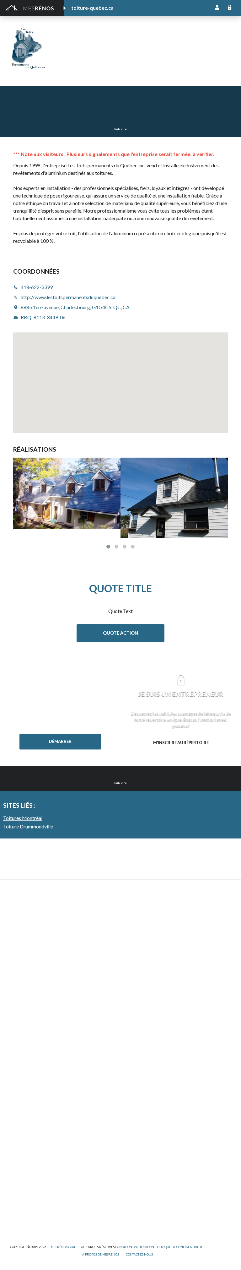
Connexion (229, 8)
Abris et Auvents (27, 905)
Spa (13, 1186)
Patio (15, 974)
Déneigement (23, 931)
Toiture (17, 1017)
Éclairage (19, 1117)
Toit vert (19, 1026)
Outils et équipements (32, 1160)
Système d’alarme (137, 1017)
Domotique (131, 940)
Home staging (134, 923)
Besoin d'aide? (60, 754)
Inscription (217, 8)
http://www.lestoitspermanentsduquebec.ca (146, 67)
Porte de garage (26, 1000)
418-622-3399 (80, 67)
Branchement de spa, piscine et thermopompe (56, 1194)
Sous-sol (129, 948)
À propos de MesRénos (100, 1254)
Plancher (129, 991)
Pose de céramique (139, 914)
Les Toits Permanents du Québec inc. (129, 43)
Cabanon (19, 914)
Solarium (18, 1008)
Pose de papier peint (30, 1177)
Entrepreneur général (32, 1134)
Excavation (21, 940)
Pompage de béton (29, 1220)
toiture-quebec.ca (92, 8)
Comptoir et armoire (141, 905)
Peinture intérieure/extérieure (41, 1168)
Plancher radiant (136, 983)
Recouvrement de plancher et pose (155, 974)
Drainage (19, 957)
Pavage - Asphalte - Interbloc (39, 983)
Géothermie (132, 957)
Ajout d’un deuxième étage (36, 1091)
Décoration (132, 931)
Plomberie (20, 1211)
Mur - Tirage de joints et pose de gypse (159, 1052)
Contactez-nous (139, 1254)
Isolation (19, 1151)
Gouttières (21, 965)
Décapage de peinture (32, 991)
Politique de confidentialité (179, 1247)
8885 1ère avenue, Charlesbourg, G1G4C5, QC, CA (75, 307)
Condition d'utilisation (134, 1247)
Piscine (17, 1203)
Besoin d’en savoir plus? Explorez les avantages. (180, 755)
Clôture (18, 923)
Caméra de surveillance (143, 1043)
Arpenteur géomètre (31, 1108)
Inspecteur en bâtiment (33, 1142)
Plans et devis (24, 1082)
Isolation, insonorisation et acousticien (159, 965)
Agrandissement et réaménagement (46, 1099)
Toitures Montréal (22, 818)
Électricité (20, 1125)
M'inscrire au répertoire (181, 742)
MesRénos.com (63, 1247)
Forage (17, 948)
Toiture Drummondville (28, 826)
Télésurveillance (136, 1026)
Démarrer (60, 741)
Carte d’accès (134, 1034)
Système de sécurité (140, 1008)
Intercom (129, 1000)
